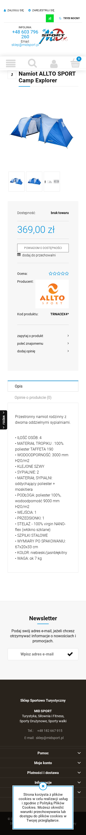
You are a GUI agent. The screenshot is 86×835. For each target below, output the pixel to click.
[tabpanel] (43, 487)
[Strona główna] (53, 36)
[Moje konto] (53, 63)
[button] (11, 63)
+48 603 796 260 (25, 34)
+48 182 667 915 (45, 731)
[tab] (43, 386)
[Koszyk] (75, 62)
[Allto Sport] (52, 294)
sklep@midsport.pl (25, 45)
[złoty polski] (50, 18)
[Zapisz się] (70, 654)
